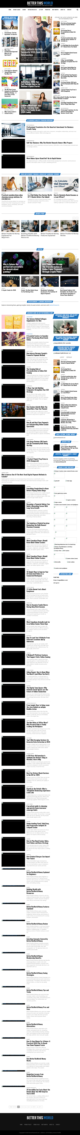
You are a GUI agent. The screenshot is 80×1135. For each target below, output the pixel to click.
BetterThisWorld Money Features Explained (50, 234)
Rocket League (16, 9)
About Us (63, 9)
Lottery (41, 9)
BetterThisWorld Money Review (69, 234)
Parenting (47, 9)
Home (10, 9)
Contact (69, 9)
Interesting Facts (32, 9)
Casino (24, 9)
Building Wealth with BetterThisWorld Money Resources (30, 235)
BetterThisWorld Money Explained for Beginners (11, 235)
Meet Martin (55, 9)
